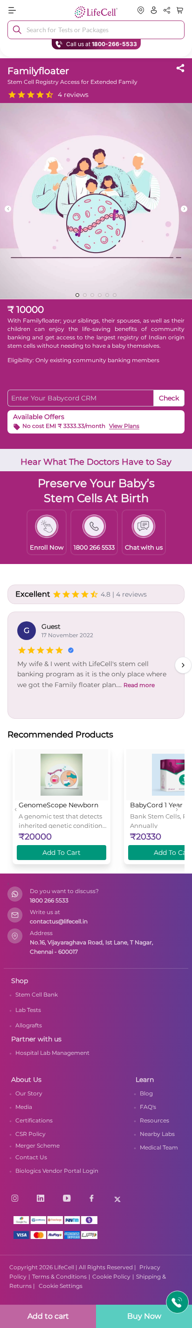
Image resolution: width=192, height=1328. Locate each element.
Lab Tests (28, 1009)
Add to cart (48, 1316)
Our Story (28, 1093)
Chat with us (144, 547)
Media (23, 1106)
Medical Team (159, 1147)
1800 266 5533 (49, 900)
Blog (146, 1093)
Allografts (28, 1025)
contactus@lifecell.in (59, 921)
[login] (153, 10)
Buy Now (144, 1316)
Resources (154, 1120)
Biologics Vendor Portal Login (56, 1170)
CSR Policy (30, 1133)
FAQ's (148, 1106)
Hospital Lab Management (52, 1052)
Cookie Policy (111, 1276)
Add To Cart (61, 852)
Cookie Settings (60, 1285)
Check (169, 398)
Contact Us (31, 1157)
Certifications (34, 1120)
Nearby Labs (157, 1133)
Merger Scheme (37, 1145)
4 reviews (73, 94)
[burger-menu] (35, 10)
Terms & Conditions (59, 1276)
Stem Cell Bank (36, 994)
